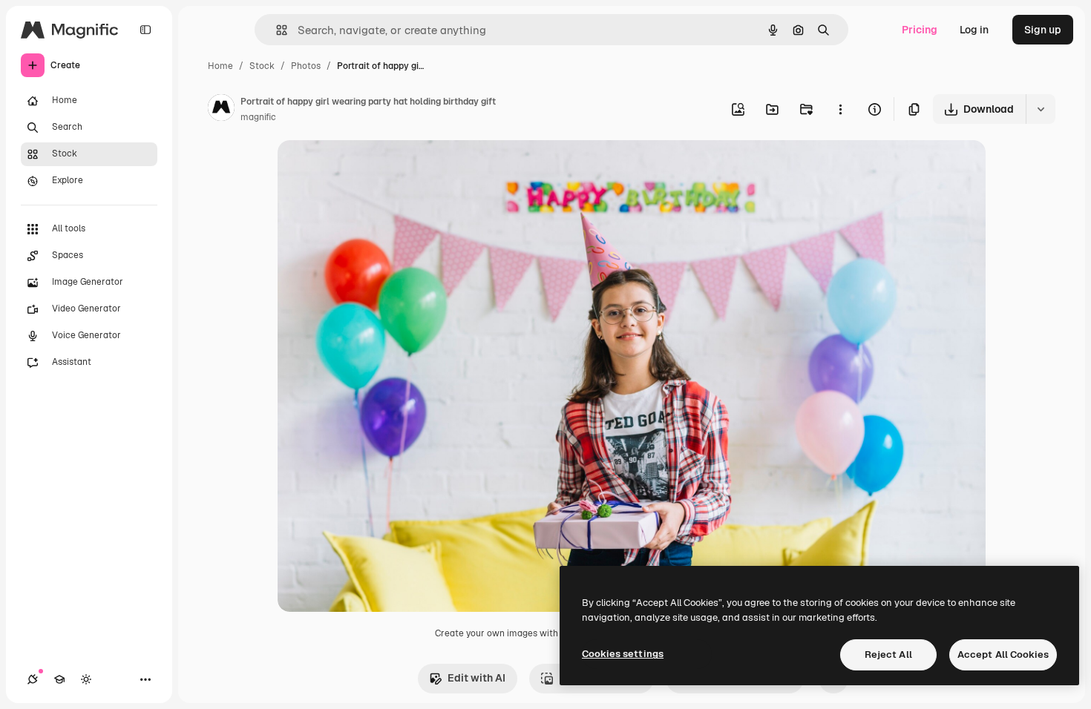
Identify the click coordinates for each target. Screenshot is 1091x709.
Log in (974, 29)
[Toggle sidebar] (145, 30)
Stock (262, 66)
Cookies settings (623, 653)
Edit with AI (476, 678)
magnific (258, 117)
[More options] (840, 109)
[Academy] (59, 679)
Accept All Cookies (1003, 654)
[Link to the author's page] (221, 109)
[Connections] (33, 679)
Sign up (1042, 29)
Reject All (888, 654)
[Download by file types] (1040, 109)
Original (372, 169)
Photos (306, 66)
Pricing (919, 29)
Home (220, 66)
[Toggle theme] (86, 679)
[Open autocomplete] (275, 30)
